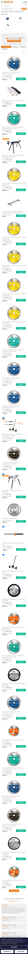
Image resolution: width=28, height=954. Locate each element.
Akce (8, 37)
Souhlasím (21, 951)
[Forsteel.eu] (7, 2)
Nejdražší (23, 46)
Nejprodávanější (6, 46)
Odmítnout (7, 951)
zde (16, 943)
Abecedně (5, 49)
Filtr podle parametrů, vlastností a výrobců (13, 44)
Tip (17, 37)
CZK (24, 4)
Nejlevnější (15, 46)
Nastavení (14, 947)
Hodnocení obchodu (14, 898)
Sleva (22, 37)
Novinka (14, 37)
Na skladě (5, 34)
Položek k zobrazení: (14, 41)
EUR (26, 4)
